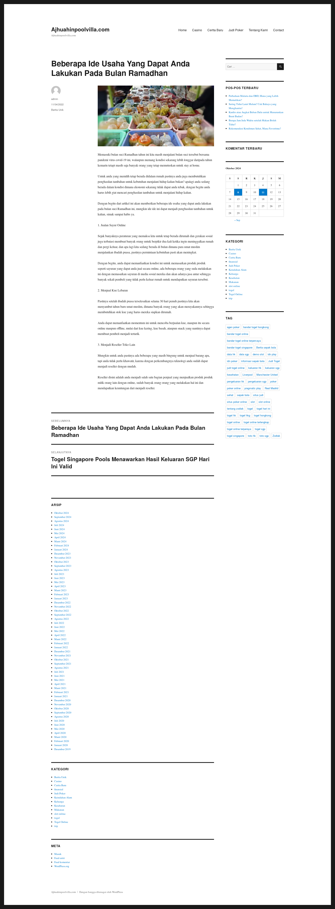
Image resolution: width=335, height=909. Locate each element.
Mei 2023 (59, 582)
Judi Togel (274, 361)
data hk (231, 354)
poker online (234, 388)
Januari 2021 (61, 696)
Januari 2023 (61, 598)
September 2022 (62, 614)
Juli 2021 (59, 671)
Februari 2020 (61, 741)
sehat (230, 395)
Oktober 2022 (61, 610)
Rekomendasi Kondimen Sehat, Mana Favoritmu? (255, 128)
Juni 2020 (59, 724)
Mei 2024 (59, 533)
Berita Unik (57, 110)
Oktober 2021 (61, 659)
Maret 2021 (60, 688)
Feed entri (59, 858)
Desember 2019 (62, 749)
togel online (233, 422)
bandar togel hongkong (256, 327)
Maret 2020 (60, 737)
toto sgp (264, 436)
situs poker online (237, 402)
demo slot (258, 354)
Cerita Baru (215, 30)
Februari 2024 (61, 545)
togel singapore (235, 436)
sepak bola (243, 395)
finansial (58, 789)
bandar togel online (237, 334)
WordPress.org (61, 866)
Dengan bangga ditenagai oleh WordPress (101, 892)
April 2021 (60, 684)
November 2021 (62, 655)
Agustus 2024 (61, 521)
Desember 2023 (62, 553)
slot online (60, 813)
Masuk (57, 854)
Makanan (59, 809)
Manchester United (267, 374)
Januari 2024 (61, 549)
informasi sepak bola (252, 361)
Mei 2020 (59, 728)
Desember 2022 (62, 602)
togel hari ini (263, 408)
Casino (197, 30)
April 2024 (60, 537)
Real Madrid (271, 388)
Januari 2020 (61, 745)
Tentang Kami (258, 30)
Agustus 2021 (61, 667)
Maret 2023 (60, 590)
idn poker (232, 361)
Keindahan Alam (63, 797)
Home (182, 30)
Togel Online (61, 822)
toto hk (252, 436)
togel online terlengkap (256, 422)
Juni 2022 (59, 627)
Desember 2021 (62, 651)
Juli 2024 (59, 525)
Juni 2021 (59, 676)
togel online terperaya (239, 429)
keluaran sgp (272, 368)
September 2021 (62, 663)
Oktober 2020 (61, 708)
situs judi (258, 395)
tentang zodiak (235, 408)
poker (273, 381)
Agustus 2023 (61, 570)
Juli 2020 (59, 720)
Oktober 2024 (61, 513)
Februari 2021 (61, 692)
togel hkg (245, 415)
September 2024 (62, 517)
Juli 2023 (59, 574)
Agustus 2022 (61, 618)
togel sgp (260, 429)
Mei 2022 (59, 631)
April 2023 (60, 586)
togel (57, 818)
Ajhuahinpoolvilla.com (80, 29)
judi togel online (235, 368)
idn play (272, 354)
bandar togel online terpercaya (244, 340)
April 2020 (60, 733)
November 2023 (62, 557)
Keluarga (59, 801)
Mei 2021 (59, 680)
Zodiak (276, 436)
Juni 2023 (59, 578)
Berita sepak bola (266, 347)
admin (54, 99)
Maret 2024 (60, 541)
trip (56, 826)
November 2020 (62, 704)
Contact (278, 30)
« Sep (237, 220)
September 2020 (62, 712)
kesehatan (233, 374)
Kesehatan (59, 805)
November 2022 (62, 606)
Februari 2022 (61, 643)
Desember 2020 (62, 700)
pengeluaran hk (235, 381)
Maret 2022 (60, 639)
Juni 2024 (59, 529)
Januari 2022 (61, 647)
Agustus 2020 (61, 716)
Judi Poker (236, 30)
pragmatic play (252, 388)
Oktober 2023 (61, 561)
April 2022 (60, 635)
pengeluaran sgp (257, 381)
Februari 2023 (61, 594)
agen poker (233, 327)
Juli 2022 (59, 623)
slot (253, 402)
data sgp (244, 354)
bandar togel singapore (239, 347)
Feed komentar (62, 862)
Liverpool (248, 374)
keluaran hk (254, 368)
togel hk (231, 415)
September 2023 (62, 566)
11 (263, 192)
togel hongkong (262, 415)
